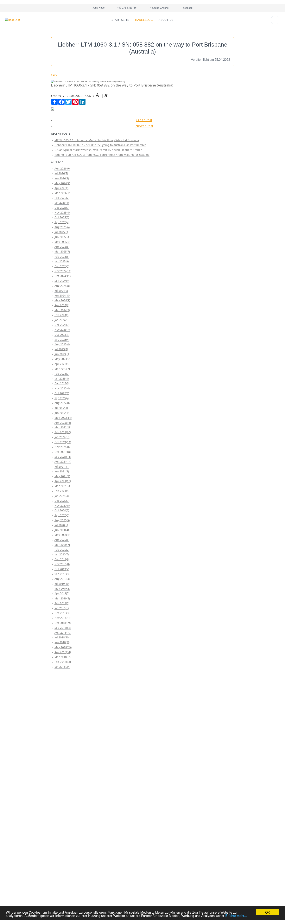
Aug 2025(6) (62, 227)
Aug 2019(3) (62, 579)
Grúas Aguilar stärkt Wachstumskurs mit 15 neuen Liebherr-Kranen (98, 150)
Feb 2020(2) (61, 549)
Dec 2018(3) (61, 613)
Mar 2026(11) (62, 193)
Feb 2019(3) (61, 603)
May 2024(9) (62, 300)
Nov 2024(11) (62, 271)
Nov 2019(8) (62, 564)
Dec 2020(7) (61, 500)
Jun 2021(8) (61, 471)
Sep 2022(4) (61, 398)
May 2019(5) (62, 588)
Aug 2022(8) (62, 403)
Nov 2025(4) (62, 212)
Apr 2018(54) (62, 652)
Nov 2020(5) (62, 505)
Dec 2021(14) (62, 442)
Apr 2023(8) (61, 364)
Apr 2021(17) (62, 481)
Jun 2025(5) (61, 237)
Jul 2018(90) (61, 637)
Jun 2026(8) (61, 178)
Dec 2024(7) (61, 266)
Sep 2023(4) (61, 339)
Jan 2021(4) (61, 496)
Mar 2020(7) (62, 544)
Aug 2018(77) (62, 632)
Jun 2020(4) (61, 530)
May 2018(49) (63, 647)
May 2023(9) (62, 359)
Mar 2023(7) (62, 369)
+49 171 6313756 (126, 7)
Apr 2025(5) (61, 246)
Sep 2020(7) (61, 515)
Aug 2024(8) (62, 286)
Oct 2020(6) (61, 510)
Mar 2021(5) (62, 486)
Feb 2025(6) (61, 256)
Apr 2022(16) (62, 422)
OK (267, 912)
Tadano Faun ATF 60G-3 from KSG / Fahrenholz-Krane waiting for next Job (101, 155)
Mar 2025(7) (62, 251)
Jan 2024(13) (62, 320)
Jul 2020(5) (61, 525)
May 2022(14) (63, 417)
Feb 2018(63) (62, 662)
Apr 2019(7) (61, 593)
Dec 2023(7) (61, 325)
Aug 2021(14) (62, 461)
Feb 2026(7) (61, 198)
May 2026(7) (62, 183)
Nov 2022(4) (62, 388)
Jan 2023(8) (61, 378)
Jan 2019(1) (61, 608)
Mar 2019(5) (62, 598)
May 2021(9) (62, 476)
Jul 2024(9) (61, 290)
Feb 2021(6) (61, 491)
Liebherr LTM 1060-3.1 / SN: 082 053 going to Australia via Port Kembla (100, 145)
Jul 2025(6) (61, 232)
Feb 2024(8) (61, 315)
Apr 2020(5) (61, 539)
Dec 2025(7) (61, 207)
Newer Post (144, 126)
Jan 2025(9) (61, 261)
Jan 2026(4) (61, 202)
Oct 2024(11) (62, 276)
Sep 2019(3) (61, 574)
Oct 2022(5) (61, 393)
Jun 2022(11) (62, 413)
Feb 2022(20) (62, 432)
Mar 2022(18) (62, 427)
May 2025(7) (62, 242)
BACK (54, 75)
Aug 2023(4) (62, 344)
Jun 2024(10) (62, 295)
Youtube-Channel (159, 7)
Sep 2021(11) (62, 456)
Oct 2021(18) (62, 452)
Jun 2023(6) (61, 354)
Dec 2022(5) (61, 383)
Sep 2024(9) (61, 281)
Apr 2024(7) (61, 305)
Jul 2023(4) (61, 349)
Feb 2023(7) (61, 373)
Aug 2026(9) (62, 168)
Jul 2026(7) (61, 173)
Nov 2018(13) (62, 618)
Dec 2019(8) (61, 559)
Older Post (144, 120)
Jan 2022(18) (62, 437)
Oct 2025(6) (61, 217)
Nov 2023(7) (62, 329)
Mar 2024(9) (62, 310)
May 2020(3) (62, 535)
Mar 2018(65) (62, 657)
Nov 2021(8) (62, 447)
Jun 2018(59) (62, 642)
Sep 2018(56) (62, 627)
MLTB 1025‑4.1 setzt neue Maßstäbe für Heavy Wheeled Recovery (96, 140)
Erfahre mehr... (236, 915)
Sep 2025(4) (61, 222)
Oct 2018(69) (62, 623)
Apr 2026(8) (61, 188)
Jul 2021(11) (61, 466)
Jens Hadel (98, 7)
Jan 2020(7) (61, 554)
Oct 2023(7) (61, 334)
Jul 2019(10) (61, 583)
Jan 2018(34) (62, 666)
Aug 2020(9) (62, 520)
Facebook (187, 7)
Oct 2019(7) (61, 569)
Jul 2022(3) (61, 408)
